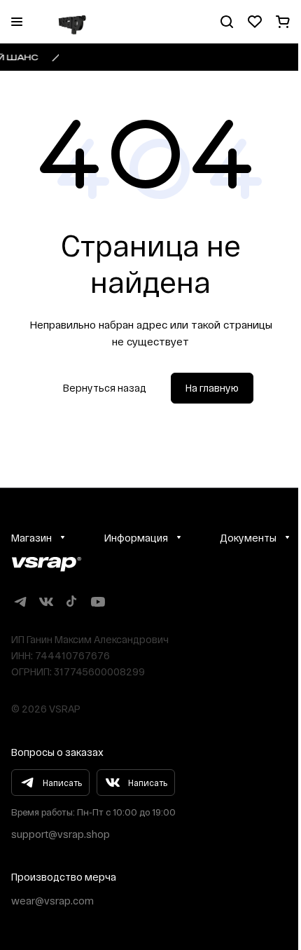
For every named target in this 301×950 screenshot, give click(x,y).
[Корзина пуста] (283, 22)
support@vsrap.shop (60, 834)
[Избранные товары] (255, 22)
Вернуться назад (104, 388)
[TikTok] (71, 601)
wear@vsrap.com (52, 901)
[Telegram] (20, 601)
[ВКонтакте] (46, 601)
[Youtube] (97, 601)
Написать (62, 782)
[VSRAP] (46, 564)
